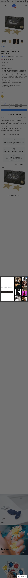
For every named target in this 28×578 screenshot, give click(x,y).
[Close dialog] (26, 278)
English (22, 576)
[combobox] (22, 576)
